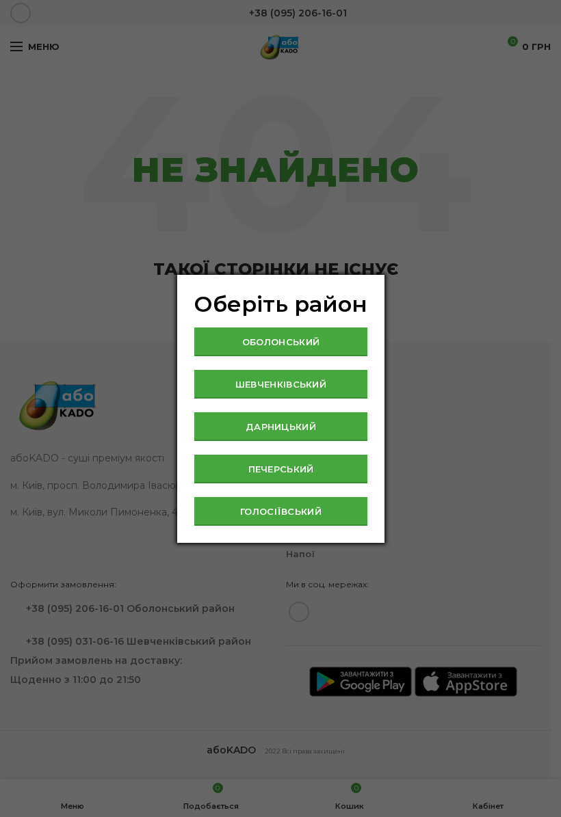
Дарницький (281, 426)
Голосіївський (281, 511)
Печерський (281, 469)
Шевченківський (280, 384)
